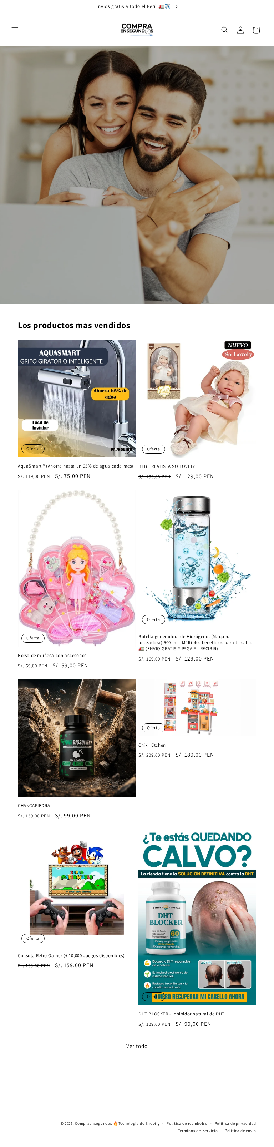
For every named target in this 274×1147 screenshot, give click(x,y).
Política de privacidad (235, 1123)
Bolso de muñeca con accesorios (52, 655)
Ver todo (137, 1046)
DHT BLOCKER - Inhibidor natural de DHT (181, 1014)
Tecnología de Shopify (139, 1123)
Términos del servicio (198, 1130)
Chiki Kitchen (152, 745)
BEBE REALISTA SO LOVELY (166, 466)
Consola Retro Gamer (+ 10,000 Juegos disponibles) (71, 956)
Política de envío (240, 1130)
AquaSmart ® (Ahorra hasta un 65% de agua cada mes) (75, 466)
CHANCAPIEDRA (34, 806)
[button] (15, 30)
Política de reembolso (187, 1123)
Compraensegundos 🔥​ (96, 1123)
